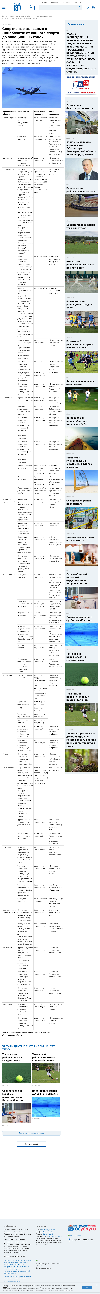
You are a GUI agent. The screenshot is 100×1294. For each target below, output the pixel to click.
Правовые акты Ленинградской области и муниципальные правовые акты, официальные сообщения (17, 1279)
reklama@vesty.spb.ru (54, 1236)
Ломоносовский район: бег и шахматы (80, 539)
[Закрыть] (97, 1285)
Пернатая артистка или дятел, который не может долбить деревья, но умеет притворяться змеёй (81, 739)
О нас (44, 3)
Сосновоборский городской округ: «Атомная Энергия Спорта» (77, 579)
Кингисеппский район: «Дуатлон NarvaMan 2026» (76, 421)
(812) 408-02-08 (47, 1234)
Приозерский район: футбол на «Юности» (79, 619)
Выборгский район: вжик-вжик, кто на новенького (80, 264)
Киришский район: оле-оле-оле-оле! (81, 383)
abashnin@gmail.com (48, 1230)
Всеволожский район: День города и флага (79, 304)
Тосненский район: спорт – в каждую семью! (12, 1057)
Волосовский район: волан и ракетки (80, 190)
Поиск (78, 3)
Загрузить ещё (31, 1144)
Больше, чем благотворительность (79, 107)
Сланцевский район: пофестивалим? (79, 502)
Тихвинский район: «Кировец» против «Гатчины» (43, 1057)
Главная (5, 16)
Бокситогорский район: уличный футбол (81, 226)
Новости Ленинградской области (21, 16)
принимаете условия (67, 1290)
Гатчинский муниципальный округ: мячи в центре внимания (79, 462)
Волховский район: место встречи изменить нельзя (79, 344)
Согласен (87, 1288)
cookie (5, 1287)
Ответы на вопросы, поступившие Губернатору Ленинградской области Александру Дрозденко (81, 148)
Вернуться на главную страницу (31, 1133)
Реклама (54, 3)
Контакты (66, 3)
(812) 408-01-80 (47, 1232)
